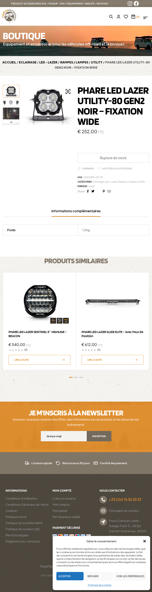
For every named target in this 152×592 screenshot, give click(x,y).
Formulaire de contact (124, 511)
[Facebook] (136, 3)
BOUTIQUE (24, 35)
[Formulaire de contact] (103, 510)
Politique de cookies (99, 585)
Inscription (99, 436)
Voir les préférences (130, 576)
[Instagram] (130, 3)
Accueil (9, 62)
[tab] (76, 213)
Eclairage (28, 62)
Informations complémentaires (76, 211)
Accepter (64, 576)
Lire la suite (21, 359)
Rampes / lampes (74, 62)
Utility (97, 62)
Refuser (92, 576)
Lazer (92, 186)
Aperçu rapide (65, 291)
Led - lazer (48, 62)
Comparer (88, 168)
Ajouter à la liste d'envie (117, 168)
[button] (144, 541)
